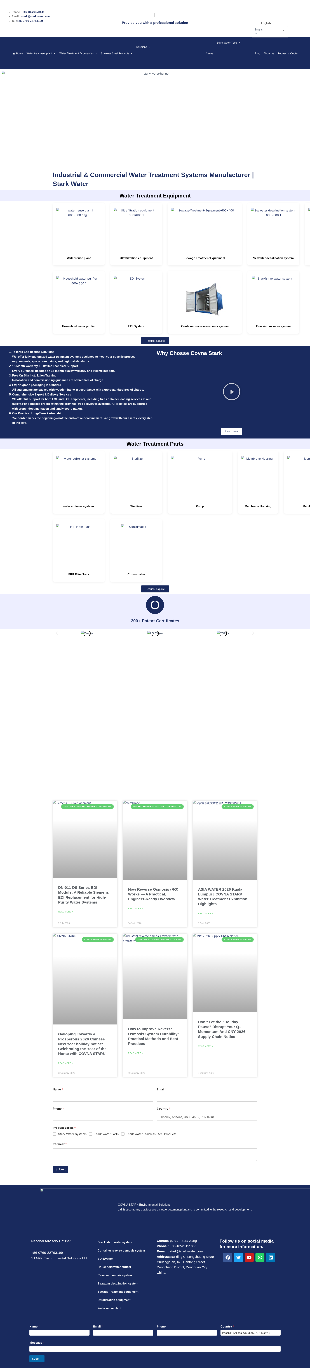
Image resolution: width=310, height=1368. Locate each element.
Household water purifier (79, 326)
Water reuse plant (79, 258)
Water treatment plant (39, 53)
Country (163, 1108)
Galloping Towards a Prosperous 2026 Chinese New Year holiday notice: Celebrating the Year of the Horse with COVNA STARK (82, 1044)
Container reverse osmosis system (205, 326)
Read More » (65, 912)
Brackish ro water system (273, 326)
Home (19, 53)
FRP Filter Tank (78, 574)
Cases (209, 53)
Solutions (141, 46)
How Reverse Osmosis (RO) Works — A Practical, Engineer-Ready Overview (153, 894)
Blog (257, 53)
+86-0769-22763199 (30, 20)
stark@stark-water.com (35, 16)
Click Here (155, 722)
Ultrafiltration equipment (136, 258)
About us (269, 53)
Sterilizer (136, 506)
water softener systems (79, 506)
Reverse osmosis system (115, 1275)
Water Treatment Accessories (76, 53)
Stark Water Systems (72, 1134)
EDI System (136, 326)
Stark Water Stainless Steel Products (151, 1134)
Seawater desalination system (273, 258)
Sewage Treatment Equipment (204, 258)
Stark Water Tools (227, 42)
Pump (200, 506)
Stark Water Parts (107, 1134)
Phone (58, 1108)
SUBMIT (37, 1358)
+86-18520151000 (33, 11)
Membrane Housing (258, 506)
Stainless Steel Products (115, 53)
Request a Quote (287, 53)
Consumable (136, 574)
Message (36, 1342)
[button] (269, 29)
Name (58, 1089)
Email (161, 1089)
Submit (60, 1169)
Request (60, 1144)
